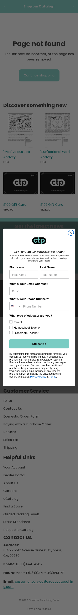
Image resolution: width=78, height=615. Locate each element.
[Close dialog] (71, 233)
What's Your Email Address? (28, 284)
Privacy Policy (38, 376)
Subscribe (39, 343)
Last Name (47, 267)
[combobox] (15, 306)
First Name (16, 267)
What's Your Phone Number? (28, 299)
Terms (52, 376)
